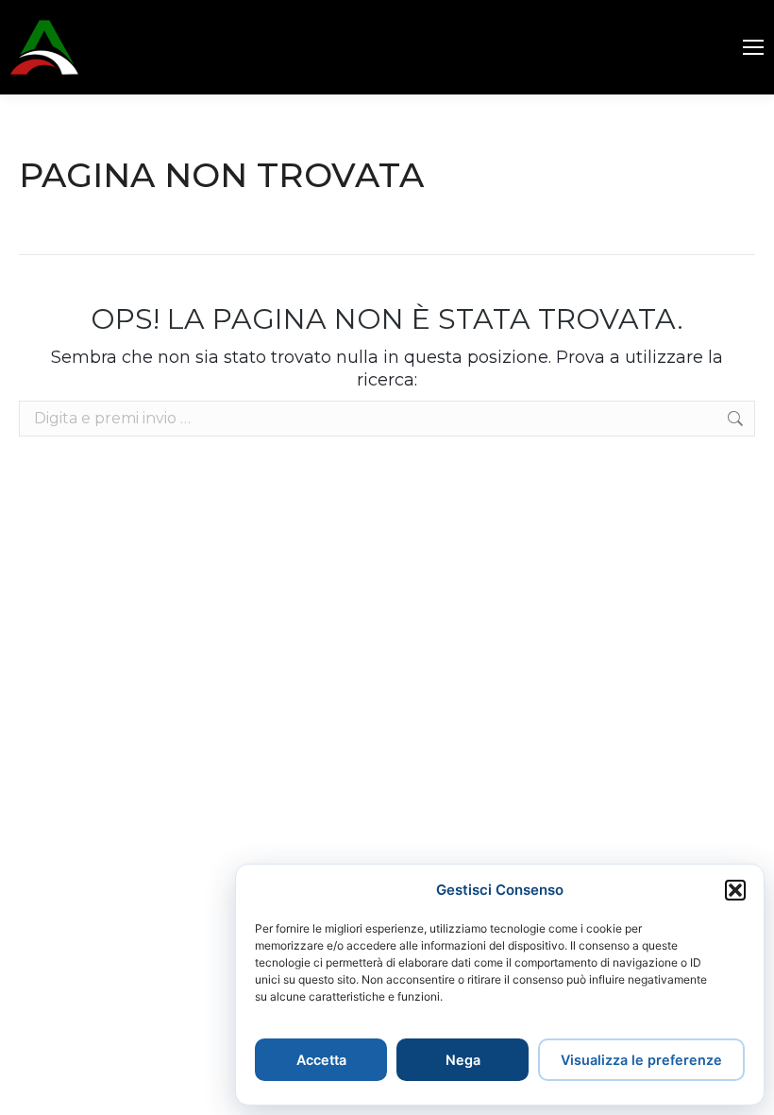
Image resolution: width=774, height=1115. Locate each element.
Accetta (321, 1060)
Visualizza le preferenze (641, 1060)
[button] (735, 890)
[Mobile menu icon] (753, 47)
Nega (463, 1060)
